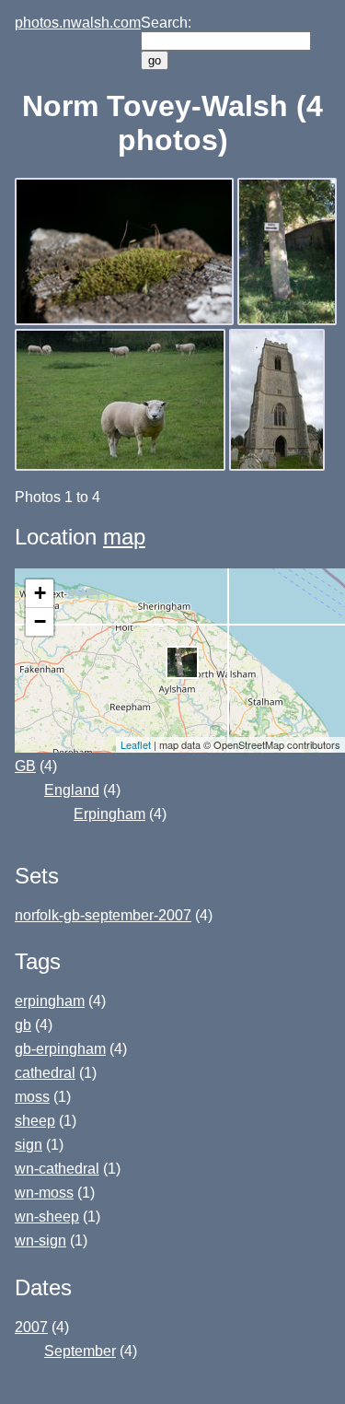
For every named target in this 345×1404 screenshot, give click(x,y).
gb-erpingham (60, 1049)
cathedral (45, 1073)
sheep (35, 1121)
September (80, 1351)
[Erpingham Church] (278, 466)
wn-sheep (47, 1216)
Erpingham (109, 814)
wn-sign (40, 1240)
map (124, 536)
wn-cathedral (57, 1168)
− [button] (40, 621)
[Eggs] (288, 320)
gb (23, 1025)
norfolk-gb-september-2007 (103, 915)
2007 (31, 1327)
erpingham (50, 1001)
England (71, 790)
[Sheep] (122, 466)
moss (32, 1097)
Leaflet (136, 744)
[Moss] (126, 320)
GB (25, 766)
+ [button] (40, 592)
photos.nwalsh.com (78, 22)
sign (28, 1144)
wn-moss (44, 1192)
